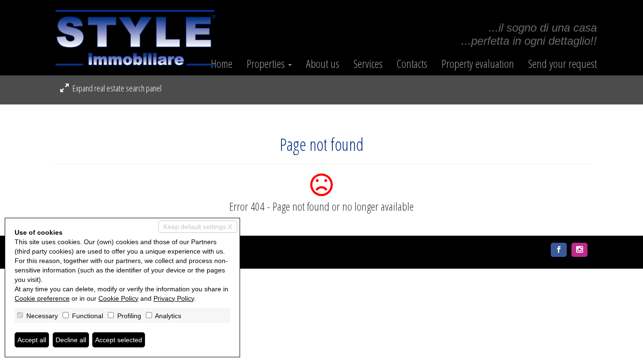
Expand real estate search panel (116, 88)
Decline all (71, 340)
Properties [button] (267, 63)
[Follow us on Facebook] (559, 250)
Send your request (562, 63)
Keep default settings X (197, 226)
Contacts (412, 63)
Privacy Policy (173, 298)
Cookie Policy (118, 298)
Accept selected (118, 340)
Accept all (31, 340)
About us (322, 63)
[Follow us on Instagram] (579, 250)
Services (368, 63)
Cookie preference (42, 298)
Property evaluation (478, 63)
